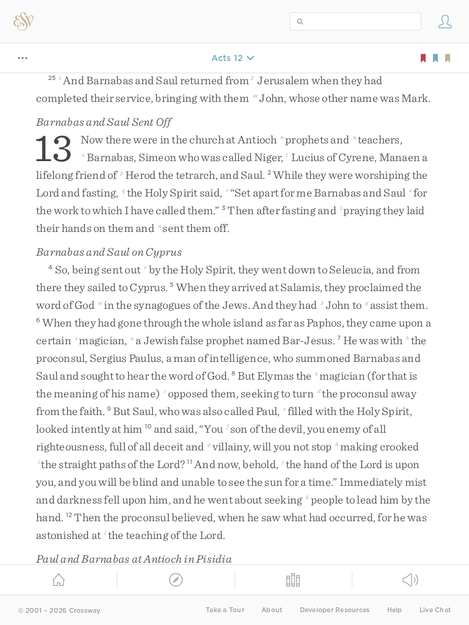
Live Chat (435, 610)
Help (394, 610)
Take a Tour (225, 610)
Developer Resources (335, 610)
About (271, 610)
